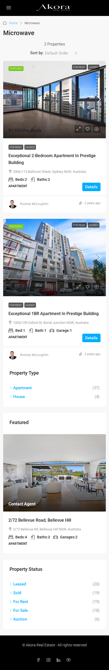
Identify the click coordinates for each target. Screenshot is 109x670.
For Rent (79, 67)
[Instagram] (49, 660)
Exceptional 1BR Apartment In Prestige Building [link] (53, 313)
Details (91, 187)
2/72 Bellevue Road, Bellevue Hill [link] (39, 520)
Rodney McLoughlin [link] (34, 204)
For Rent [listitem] (20, 601)
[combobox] (61, 53)
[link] (54, 99)
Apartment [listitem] (22, 388)
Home (13, 23)
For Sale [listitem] (20, 610)
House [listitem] (19, 396)
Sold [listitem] (17, 593)
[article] (54, 493)
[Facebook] (39, 660)
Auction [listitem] (20, 619)
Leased (93, 67)
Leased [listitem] (19, 584)
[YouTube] (69, 660)
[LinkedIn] (59, 660)
